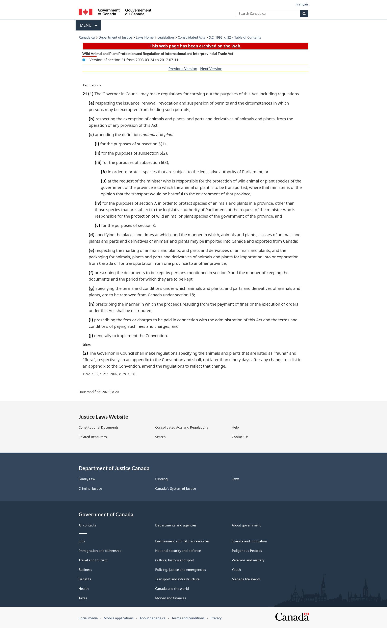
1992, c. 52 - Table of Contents (235, 37)
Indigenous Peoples (247, 550)
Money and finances (170, 598)
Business (85, 569)
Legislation (165, 37)
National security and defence (178, 550)
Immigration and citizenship (100, 550)
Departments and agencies (176, 525)
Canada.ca (87, 37)
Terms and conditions (188, 618)
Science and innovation (249, 541)
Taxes (83, 598)
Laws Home (145, 37)
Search (160, 437)
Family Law (87, 479)
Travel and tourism (93, 560)
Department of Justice (115, 37)
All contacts (87, 525)
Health (84, 588)
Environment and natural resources (182, 541)
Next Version (211, 68)
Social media (88, 618)
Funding (161, 479)
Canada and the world (172, 588)
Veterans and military (248, 560)
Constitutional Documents (99, 427)
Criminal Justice (90, 488)
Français (302, 4)
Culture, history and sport (175, 560)
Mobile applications (119, 618)
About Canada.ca (152, 618)
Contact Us (240, 437)
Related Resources (93, 437)
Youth (236, 569)
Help (235, 427)
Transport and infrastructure (177, 579)
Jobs (82, 541)
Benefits (85, 579)
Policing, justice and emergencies (180, 569)
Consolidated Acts (191, 37)
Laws (235, 479)
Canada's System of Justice (175, 488)
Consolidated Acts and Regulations (181, 427)
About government (246, 525)
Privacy (216, 618)
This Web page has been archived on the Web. (195, 46)
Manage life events (246, 579)
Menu (86, 25)
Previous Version (183, 68)
